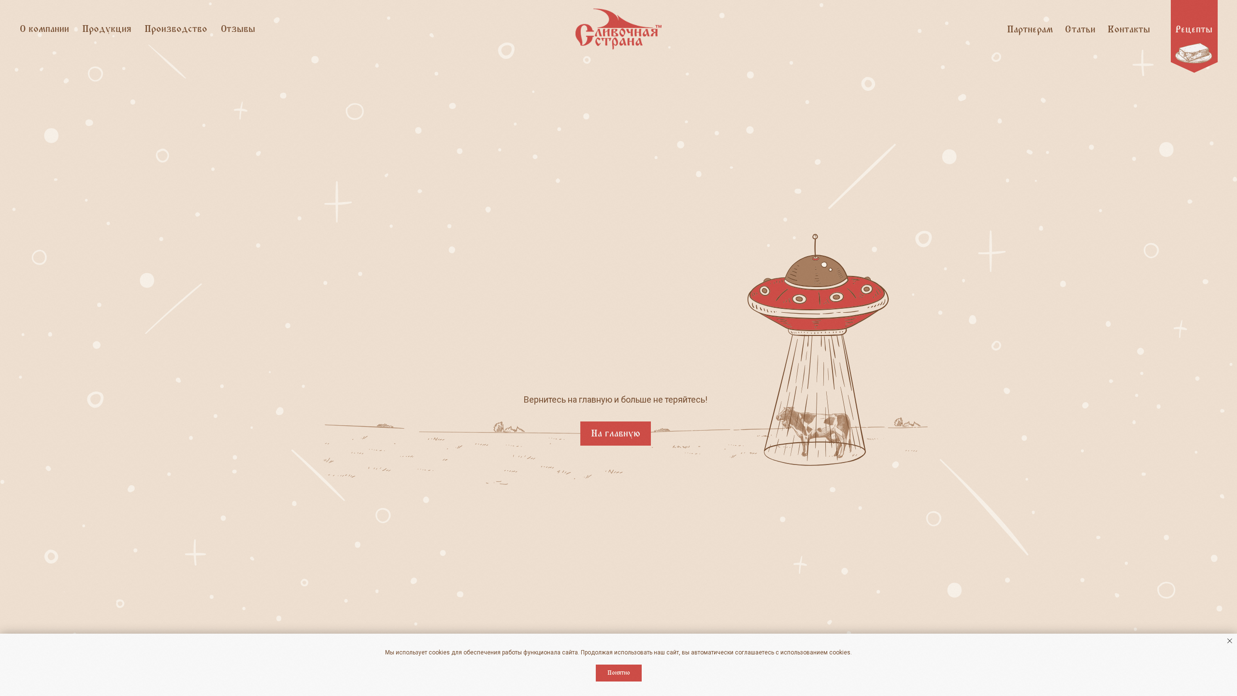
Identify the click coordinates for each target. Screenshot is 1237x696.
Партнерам (1030, 29)
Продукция (106, 29)
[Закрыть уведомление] (1230, 641)
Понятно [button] (618, 673)
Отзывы (238, 29)
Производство (175, 29)
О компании (44, 29)
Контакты (1129, 29)
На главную (615, 433)
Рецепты (1193, 29)
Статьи (1080, 29)
